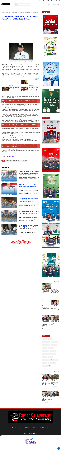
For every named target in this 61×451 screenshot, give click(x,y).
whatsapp (27, 427)
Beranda (3, 12)
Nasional (9, 8)
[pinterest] (10, 164)
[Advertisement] (20, 33)
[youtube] (58, 8)
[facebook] (49, 8)
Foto (44, 8)
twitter (20, 427)
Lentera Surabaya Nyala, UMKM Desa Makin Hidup (28, 199)
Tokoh (45, 362)
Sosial (45, 338)
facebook (14, 427)
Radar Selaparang (35, 431)
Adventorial (35, 8)
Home (4, 8)
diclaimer (49, 424)
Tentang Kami (13, 424)
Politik (18, 8)
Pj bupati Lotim (8, 12)
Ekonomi (23, 8)
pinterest (34, 427)
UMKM (51, 356)
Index (58, 4)
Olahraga (45, 353)
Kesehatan (46, 350)
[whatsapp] (7, 164)
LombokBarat (52, 362)
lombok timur (8, 160)
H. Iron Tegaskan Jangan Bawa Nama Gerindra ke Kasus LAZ (28, 185)
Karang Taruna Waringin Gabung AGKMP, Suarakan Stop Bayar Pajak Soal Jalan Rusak (29, 172)
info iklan (37, 424)
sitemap (43, 424)
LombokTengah (47, 365)
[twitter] (51, 8)
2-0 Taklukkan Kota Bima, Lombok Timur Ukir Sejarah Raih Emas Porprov (29, 212)
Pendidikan (55, 341)
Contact (20, 424)
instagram (41, 427)
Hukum (14, 8)
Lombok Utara (54, 359)
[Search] (29, 4)
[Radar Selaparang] (5, 5)
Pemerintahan (16, 160)
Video (40, 8)
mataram (53, 353)
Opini (45, 356)
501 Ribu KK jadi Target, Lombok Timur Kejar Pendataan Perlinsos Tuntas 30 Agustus (29, 226)
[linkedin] (12, 164)
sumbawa (46, 359)
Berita (29, 174)
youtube (48, 427)
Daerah (28, 8)
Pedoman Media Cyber (28, 424)
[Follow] (58, 448)
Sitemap (54, 4)
